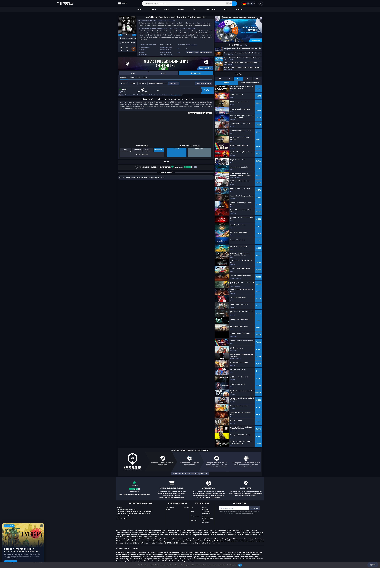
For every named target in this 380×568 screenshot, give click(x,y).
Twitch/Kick (170, 507)
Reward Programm (205, 508)
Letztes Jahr (137, 149)
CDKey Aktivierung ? (123, 515)
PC (187, 45)
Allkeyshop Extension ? (124, 519)
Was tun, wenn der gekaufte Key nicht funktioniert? (133, 513)
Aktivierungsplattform (157, 83)
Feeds (145, 77)
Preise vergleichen (175, 95)
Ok (240, 565)
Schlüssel (173, 83)
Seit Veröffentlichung (125, 150)
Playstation (195, 516)
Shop (123, 83)
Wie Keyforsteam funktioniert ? (127, 509)
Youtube (186, 507)
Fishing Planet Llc (165, 50)
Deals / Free (206, 513)
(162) (194, 167)
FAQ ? (119, 517)
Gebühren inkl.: (202, 83)
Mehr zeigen (244, 45)
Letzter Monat (158, 149)
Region (132, 83)
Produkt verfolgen (142, 154)
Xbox (192, 512)
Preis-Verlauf (135, 77)
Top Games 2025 (208, 519)
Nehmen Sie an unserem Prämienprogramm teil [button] (190, 474)
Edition (141, 83)
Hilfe (373, 565)
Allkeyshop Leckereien (206, 522)
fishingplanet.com (166, 47)
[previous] (120, 35)
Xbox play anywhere (166, 55)
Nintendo (194, 520)
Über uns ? (120, 507)
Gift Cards (205, 511)
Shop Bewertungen (206, 516)
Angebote (123, 77)
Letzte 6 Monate (147, 150)
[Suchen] (234, 3)
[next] (134, 35)
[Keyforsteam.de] (65, 3)
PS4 (189, 45)
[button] (260, 3)
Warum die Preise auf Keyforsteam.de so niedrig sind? (134, 511)
